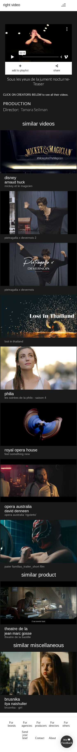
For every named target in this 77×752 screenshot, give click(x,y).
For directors (54, 724)
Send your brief (25, 735)
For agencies (27, 724)
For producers (41, 724)
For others (66, 724)
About (52, 738)
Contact (39, 738)
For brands (12, 724)
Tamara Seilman (34, 109)
